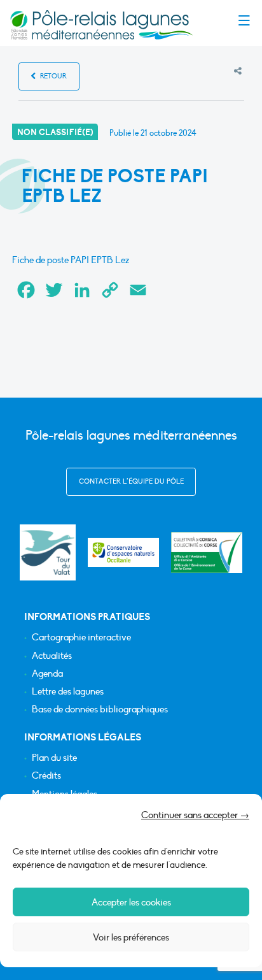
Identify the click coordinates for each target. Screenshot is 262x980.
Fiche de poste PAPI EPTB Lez (70, 260)
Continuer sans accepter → (195, 815)
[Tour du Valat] (47, 552)
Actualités (52, 656)
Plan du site (54, 758)
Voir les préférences (131, 937)
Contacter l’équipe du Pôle (131, 481)
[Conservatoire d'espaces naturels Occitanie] (123, 552)
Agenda (47, 673)
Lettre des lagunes (68, 691)
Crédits (46, 775)
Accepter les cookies (131, 902)
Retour (52, 76)
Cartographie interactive (81, 637)
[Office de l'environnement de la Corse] (206, 552)
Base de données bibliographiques (100, 709)
